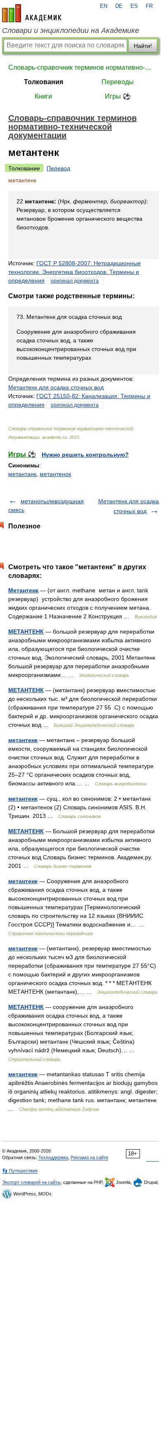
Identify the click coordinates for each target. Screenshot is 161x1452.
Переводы (118, 81)
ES (134, 6)
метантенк (23, 740)
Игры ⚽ (118, 96)
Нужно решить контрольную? (85, 454)
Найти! (143, 45)
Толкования (43, 81)
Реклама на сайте (89, 1157)
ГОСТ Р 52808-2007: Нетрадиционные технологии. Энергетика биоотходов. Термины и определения (74, 272)
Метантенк (23, 590)
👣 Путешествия (20, 1170)
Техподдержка (53, 1157)
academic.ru (32, 13)
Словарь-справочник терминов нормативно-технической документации (80, 67)
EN (103, 6)
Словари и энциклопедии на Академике (70, 30)
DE (119, 6)
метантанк (22, 474)
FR (149, 6)
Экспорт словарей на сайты (31, 1182)
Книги (43, 96)
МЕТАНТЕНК (26, 631)
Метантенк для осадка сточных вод (56, 387)
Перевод (58, 168)
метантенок (55, 474)
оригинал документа (75, 281)
